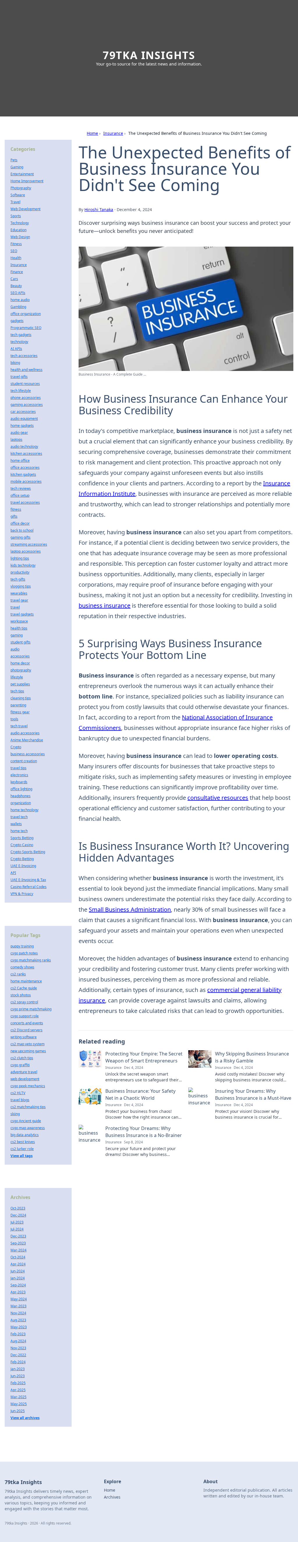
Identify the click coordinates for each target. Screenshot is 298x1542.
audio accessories (25, 733)
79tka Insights (149, 55)
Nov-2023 (18, 1347)
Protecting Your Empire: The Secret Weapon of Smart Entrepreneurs (143, 1057)
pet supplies (20, 684)
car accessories (23, 411)
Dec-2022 (18, 1354)
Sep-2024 (18, 1285)
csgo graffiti (20, 1064)
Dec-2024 (18, 1215)
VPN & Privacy (21, 893)
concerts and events (26, 1023)
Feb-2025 (18, 1382)
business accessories (27, 753)
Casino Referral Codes (28, 886)
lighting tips (19, 558)
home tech (19, 830)
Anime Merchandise (26, 740)
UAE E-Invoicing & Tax (28, 879)
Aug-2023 (18, 1320)
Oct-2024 (17, 1257)
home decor (20, 663)
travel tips (18, 767)
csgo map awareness (27, 1127)
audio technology (24, 446)
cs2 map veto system (27, 1043)
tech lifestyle (20, 390)
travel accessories (25, 502)
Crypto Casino (21, 844)
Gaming (16, 167)
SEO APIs (17, 292)
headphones (20, 795)
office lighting (21, 788)
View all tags (21, 1155)
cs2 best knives (22, 1141)
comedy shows (22, 967)
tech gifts (17, 579)
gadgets (17, 320)
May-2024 (18, 1299)
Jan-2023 (17, 1368)
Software (17, 194)
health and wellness (26, 369)
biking (15, 362)
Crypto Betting (22, 858)
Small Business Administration (130, 909)
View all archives (25, 1417)
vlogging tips (20, 586)
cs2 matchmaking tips (28, 1106)
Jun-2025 (17, 1410)
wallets (16, 823)
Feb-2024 (18, 1361)
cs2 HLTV (17, 1092)
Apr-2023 (18, 1292)
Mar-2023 (18, 1306)
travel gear (19, 600)
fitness (15, 509)
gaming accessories (26, 404)
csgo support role (24, 1016)
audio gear (19, 432)
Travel (15, 201)
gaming (16, 635)
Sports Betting (21, 837)
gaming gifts (20, 537)
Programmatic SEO (25, 327)
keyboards (18, 781)
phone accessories (25, 397)
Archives (112, 1497)
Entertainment (22, 173)
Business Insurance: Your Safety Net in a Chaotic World (140, 1094)
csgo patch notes (24, 953)
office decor (20, 523)
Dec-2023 (18, 1236)
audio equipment (24, 418)
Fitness (16, 243)
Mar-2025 (18, 1396)
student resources (25, 383)
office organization (25, 313)
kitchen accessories (26, 453)
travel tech (19, 816)
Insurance (113, 133)
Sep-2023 (18, 1243)
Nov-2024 (18, 1313)
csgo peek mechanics (27, 1085)
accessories (20, 656)
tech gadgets (20, 334)
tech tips (17, 691)
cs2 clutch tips (21, 1057)
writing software (23, 1037)
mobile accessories (26, 481)
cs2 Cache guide (23, 988)
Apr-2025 (18, 1389)
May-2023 (18, 1327)
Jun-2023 (17, 1375)
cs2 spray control (24, 1002)
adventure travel (23, 1071)
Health (15, 257)
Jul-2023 (17, 1222)
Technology (19, 222)
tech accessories (24, 355)
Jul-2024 (17, 1229)
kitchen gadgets (23, 474)
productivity (19, 572)
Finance (16, 271)
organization (20, 802)
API (13, 872)
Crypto (15, 747)
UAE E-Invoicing (23, 865)
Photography (20, 187)
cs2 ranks (18, 974)
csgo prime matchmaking (31, 1009)
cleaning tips (20, 698)
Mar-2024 (18, 1250)
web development (24, 1078)
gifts (13, 516)
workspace (19, 621)
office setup (19, 495)
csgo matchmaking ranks (30, 960)
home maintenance (26, 981)
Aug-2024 (18, 1340)
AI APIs (16, 348)
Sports (15, 215)
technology (19, 341)
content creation (23, 760)
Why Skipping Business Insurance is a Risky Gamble (252, 1057)
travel (15, 607)
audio (14, 649)
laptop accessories (25, 551)
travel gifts (19, 376)
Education (18, 229)
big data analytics (24, 1134)
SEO (13, 250)
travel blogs (19, 1099)
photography (20, 670)
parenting (18, 705)
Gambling (18, 306)
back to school (21, 530)
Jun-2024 (17, 1271)
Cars (14, 278)
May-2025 (18, 1403)
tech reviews (20, 488)
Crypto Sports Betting (27, 851)
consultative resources (217, 798)
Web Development (25, 208)
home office (20, 460)
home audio (20, 299)
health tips (18, 628)
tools (14, 719)
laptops (16, 439)
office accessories (25, 467)
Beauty (16, 285)
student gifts (20, 642)
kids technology (23, 565)
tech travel (19, 726)
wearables (18, 593)
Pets (13, 160)
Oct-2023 (17, 1208)
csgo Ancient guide (25, 1120)
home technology (24, 809)
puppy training (22, 946)
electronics (19, 774)
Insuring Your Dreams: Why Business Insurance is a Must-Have (253, 1094)
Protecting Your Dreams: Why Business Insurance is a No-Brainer (143, 1131)
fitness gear (20, 712)
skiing (15, 1113)
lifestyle (16, 677)
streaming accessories (28, 544)
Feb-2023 (18, 1333)
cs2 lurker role (22, 1148)
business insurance (104, 605)
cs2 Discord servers (26, 1030)
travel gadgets (22, 614)
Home (92, 133)
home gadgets (22, 425)
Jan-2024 (17, 1278)
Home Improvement (26, 180)
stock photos (20, 995)
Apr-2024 (18, 1264)
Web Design (20, 236)
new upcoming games (28, 1050)
